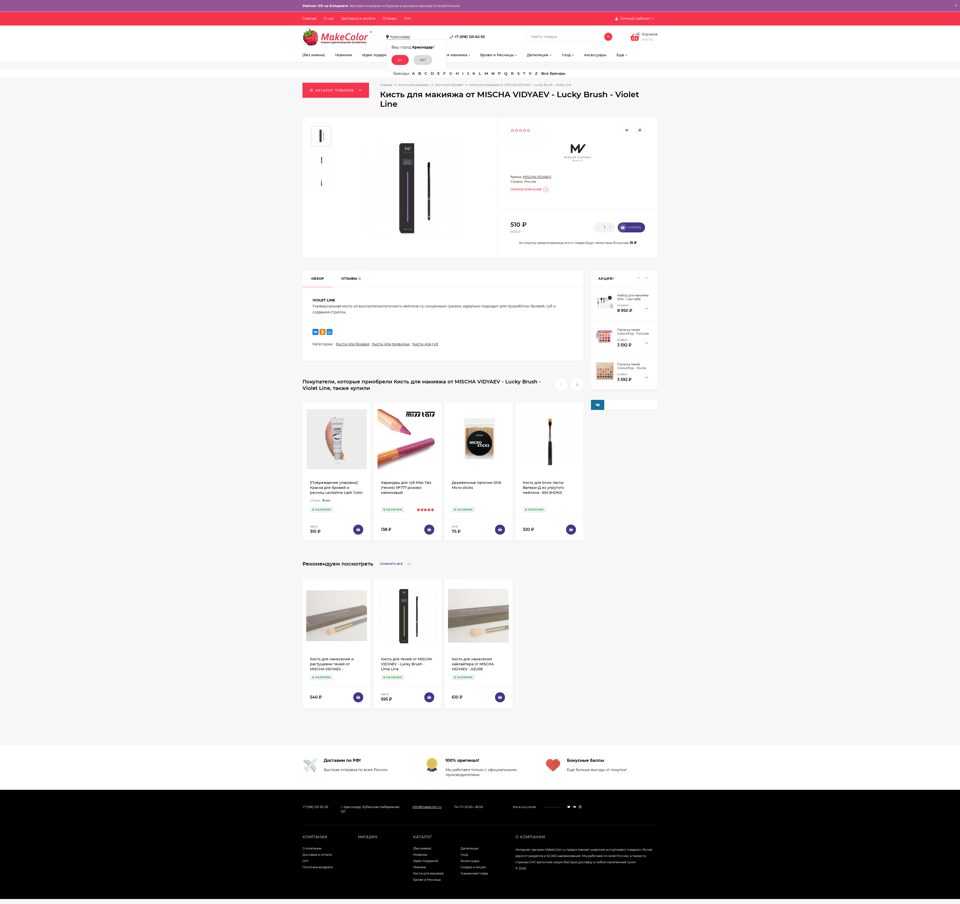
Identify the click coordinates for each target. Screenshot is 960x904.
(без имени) (422, 848)
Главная (309, 18)
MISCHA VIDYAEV (537, 177)
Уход (464, 855)
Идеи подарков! (425, 861)
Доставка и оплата (358, 18)
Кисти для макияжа (413, 85)
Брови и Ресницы (427, 880)
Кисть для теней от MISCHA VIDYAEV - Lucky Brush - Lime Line (406, 664)
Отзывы (389, 18)
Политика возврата (317, 867)
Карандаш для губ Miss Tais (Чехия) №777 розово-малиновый (406, 487)
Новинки (420, 855)
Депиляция (469, 848)
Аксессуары (469, 861)
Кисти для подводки (391, 344)
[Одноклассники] (323, 332)
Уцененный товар (474, 873)
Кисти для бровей (449, 85)
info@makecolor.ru (427, 807)
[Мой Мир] (329, 332)
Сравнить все (392, 564)
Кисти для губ (425, 344)
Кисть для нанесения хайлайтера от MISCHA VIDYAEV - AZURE (473, 664)
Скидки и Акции (473, 867)
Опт (407, 18)
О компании (312, 848)
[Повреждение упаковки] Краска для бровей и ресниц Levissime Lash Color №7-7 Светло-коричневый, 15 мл (336, 492)
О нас (329, 18)
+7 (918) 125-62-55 (469, 36)
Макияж (419, 867)
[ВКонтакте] (315, 332)
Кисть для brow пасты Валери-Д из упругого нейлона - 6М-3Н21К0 (543, 487)
